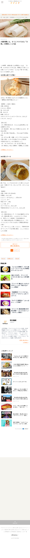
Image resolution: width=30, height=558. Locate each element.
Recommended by (18, 428)
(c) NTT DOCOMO (15, 538)
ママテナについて (5, 527)
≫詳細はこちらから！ (7, 149)
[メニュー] (2, 2)
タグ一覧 (25, 531)
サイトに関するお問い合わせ (15, 527)
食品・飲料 (5, 17)
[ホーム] (1, 17)
